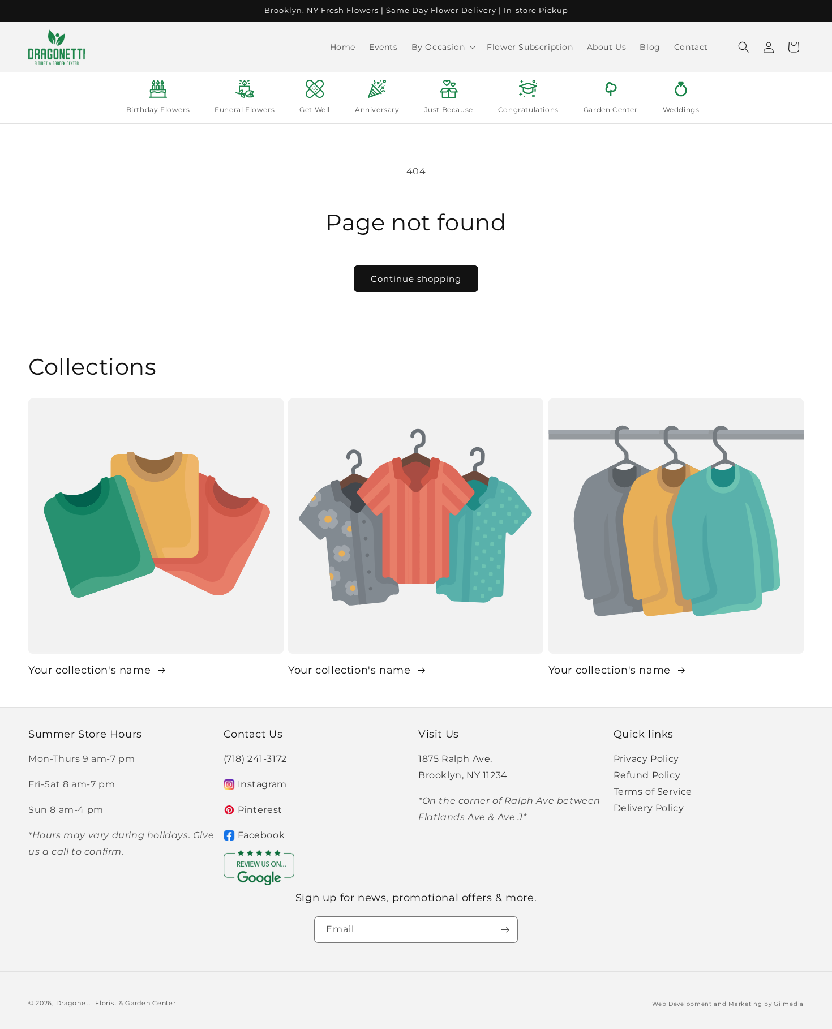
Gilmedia (789, 1003)
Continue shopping (416, 278)
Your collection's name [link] (91, 670)
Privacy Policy (646, 758)
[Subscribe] (504, 929)
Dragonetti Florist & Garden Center (116, 1003)
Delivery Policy (649, 808)
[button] (443, 47)
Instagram (262, 784)
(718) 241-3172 (255, 758)
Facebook (261, 835)
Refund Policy (647, 775)
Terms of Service (653, 791)
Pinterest (260, 809)
